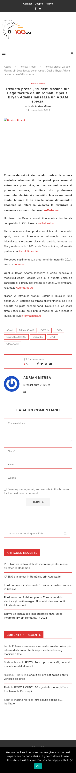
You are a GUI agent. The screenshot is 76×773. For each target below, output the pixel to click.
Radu (7, 687)
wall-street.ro (46, 223)
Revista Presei (27, 66)
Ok (38, 766)
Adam (9, 330)
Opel (52, 337)
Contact (27, 3)
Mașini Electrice (16, 337)
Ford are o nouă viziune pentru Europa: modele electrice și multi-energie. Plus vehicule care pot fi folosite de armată (34, 601)
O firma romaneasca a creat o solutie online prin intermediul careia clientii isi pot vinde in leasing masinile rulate (38, 650)
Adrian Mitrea (43, 106)
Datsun (45, 330)
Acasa (7, 66)
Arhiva (49, 3)
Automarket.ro (25, 287)
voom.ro (19, 264)
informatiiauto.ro (31, 315)
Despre (39, 3)
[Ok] (71, 760)
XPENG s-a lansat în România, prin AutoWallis (32, 576)
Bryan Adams (26, 330)
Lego (59, 330)
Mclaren (38, 337)
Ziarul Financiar (28, 251)
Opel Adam (12, 344)
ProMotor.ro (50, 210)
